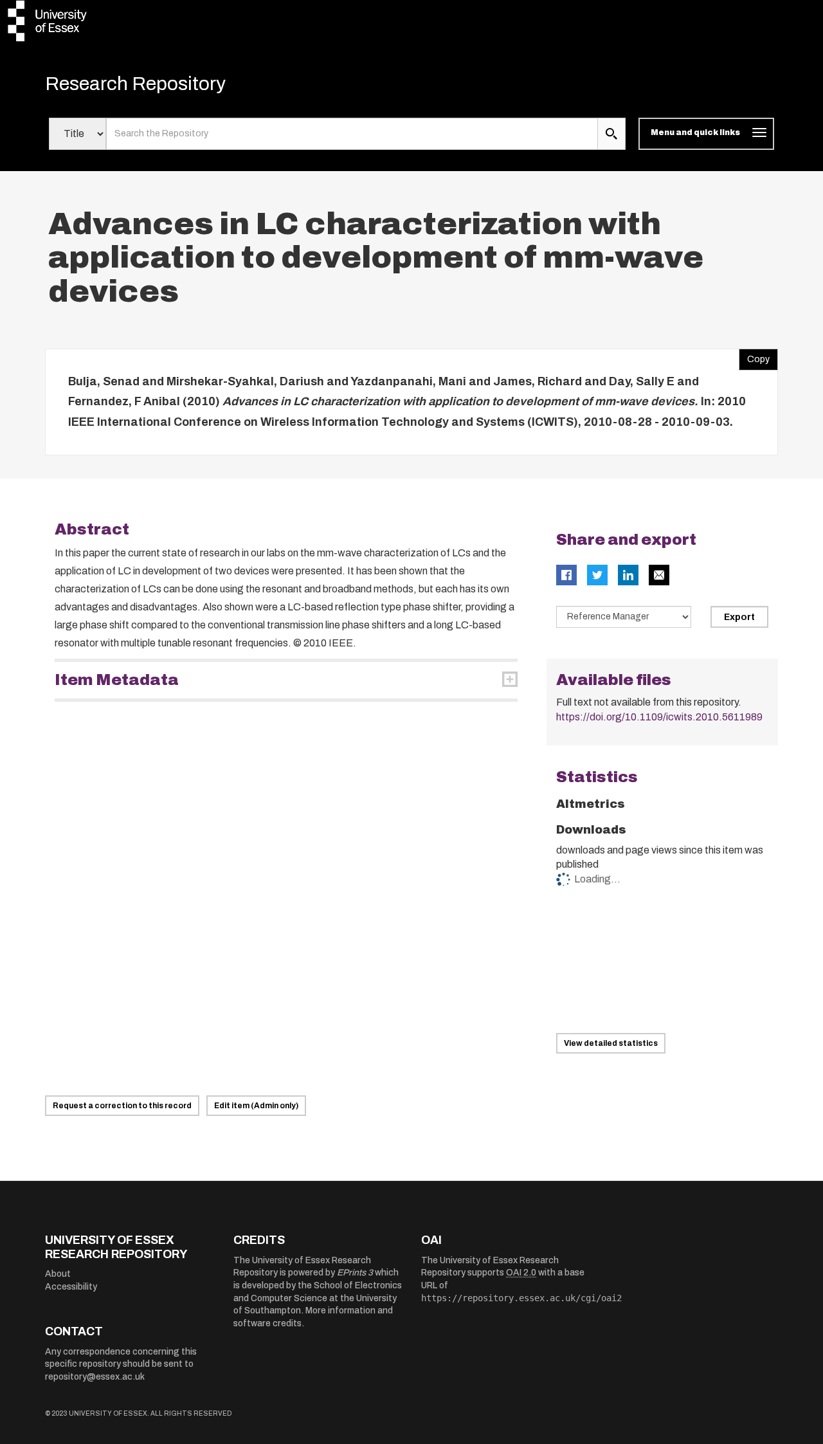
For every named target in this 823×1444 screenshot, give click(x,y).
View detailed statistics (611, 1043)
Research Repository (135, 83)
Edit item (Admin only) (256, 1105)
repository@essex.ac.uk (95, 1377)
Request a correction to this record (122, 1105)
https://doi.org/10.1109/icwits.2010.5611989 (659, 716)
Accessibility (71, 1287)
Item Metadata (117, 680)
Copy (754, 356)
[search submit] (611, 134)
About (58, 1274)
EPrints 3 (355, 1272)
